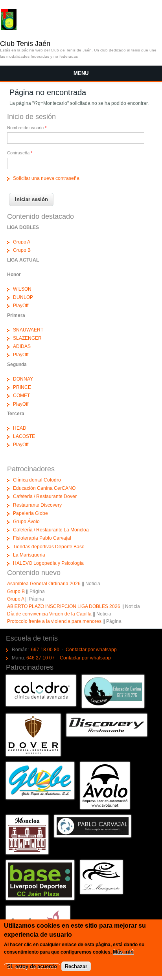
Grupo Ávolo (26, 521)
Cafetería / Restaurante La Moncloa (51, 530)
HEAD (19, 428)
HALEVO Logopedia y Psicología (48, 563)
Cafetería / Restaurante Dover (45, 496)
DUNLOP (23, 297)
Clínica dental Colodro (37, 480)
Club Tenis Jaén (25, 43)
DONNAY (23, 379)
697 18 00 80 (45, 649)
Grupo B (22, 250)
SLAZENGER (27, 338)
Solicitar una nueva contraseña (46, 178)
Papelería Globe (30, 513)
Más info (123, 952)
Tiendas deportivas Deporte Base (49, 546)
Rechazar (76, 966)
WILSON (22, 289)
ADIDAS (22, 346)
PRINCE (22, 387)
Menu (81, 73)
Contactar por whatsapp (91, 649)
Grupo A (21, 242)
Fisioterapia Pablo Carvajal (42, 538)
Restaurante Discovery (37, 505)
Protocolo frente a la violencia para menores (54, 621)
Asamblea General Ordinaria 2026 (44, 583)
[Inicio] (8, 28)
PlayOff (20, 305)
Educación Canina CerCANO (44, 488)
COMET (21, 395)
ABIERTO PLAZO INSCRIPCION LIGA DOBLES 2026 (63, 606)
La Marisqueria (29, 555)
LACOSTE (24, 436)
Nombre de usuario (26, 127)
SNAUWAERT (28, 330)
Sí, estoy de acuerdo (32, 966)
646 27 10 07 (40, 658)
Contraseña (19, 152)
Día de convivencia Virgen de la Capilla (49, 614)
